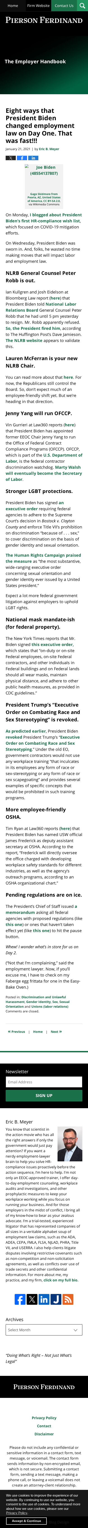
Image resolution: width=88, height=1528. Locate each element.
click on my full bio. (61, 1280)
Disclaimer (44, 1434)
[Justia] (56, 1299)
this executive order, (53, 644)
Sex (55, 1002)
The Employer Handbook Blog (44, 20)
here (55, 298)
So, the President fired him (33, 328)
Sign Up (44, 1095)
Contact (44, 1425)
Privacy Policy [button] (16, 1513)
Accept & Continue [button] (26, 1521)
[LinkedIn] (44, 1299)
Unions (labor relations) (49, 1006)
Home (13, 5)
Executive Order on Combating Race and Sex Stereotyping (43, 743)
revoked (14, 737)
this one (14, 924)
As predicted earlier (26, 731)
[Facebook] (20, 1299)
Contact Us (64, 5)
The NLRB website (24, 340)
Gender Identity (38, 1002)
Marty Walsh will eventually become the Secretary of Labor (44, 473)
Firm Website (38, 5)
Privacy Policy (44, 1417)
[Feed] (68, 1299)
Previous (16, 1031)
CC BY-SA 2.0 (51, 201)
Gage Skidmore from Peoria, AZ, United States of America (44, 197)
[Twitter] (32, 1299)
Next (56, 1031)
